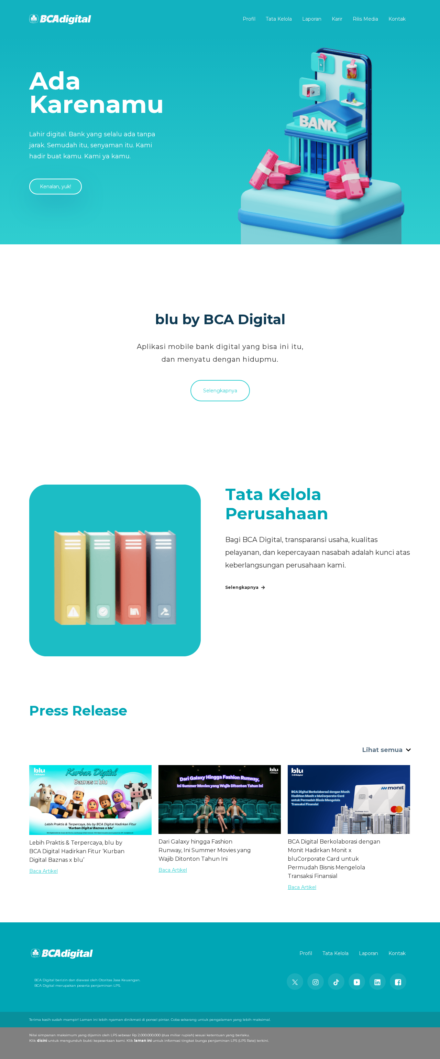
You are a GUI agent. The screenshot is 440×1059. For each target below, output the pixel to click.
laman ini (143, 1040)
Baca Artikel (43, 871)
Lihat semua (383, 750)
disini (42, 1040)
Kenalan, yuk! (55, 186)
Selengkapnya (220, 391)
